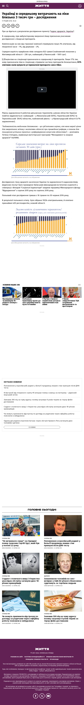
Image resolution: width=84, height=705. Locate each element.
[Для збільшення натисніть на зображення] (42, 239)
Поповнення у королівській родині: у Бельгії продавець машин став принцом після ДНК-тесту (42, 387)
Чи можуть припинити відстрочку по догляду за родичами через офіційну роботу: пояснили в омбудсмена (39, 415)
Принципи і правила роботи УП (37, 659)
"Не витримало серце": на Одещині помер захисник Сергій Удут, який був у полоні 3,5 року (20, 543)
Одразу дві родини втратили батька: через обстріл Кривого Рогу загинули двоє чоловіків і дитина (38, 422)
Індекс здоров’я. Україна (62, 31)
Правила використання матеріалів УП (59, 657)
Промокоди (54, 659)
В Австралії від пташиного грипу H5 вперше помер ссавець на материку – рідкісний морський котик (40, 394)
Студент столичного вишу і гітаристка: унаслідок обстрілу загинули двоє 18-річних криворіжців (39, 408)
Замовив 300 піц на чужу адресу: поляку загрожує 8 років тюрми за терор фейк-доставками (38, 401)
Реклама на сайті (17, 657)
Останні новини (13, 382)
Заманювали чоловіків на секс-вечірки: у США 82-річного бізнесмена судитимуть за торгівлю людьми (62, 580)
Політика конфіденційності (34, 657)
